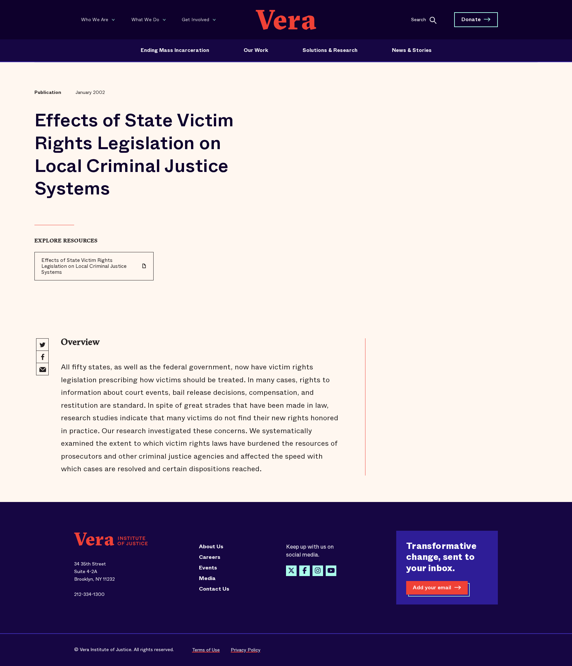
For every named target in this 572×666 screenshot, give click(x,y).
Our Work (256, 50)
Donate (471, 19)
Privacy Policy (246, 649)
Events (208, 567)
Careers (209, 557)
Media (207, 578)
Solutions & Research (330, 50)
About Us (211, 546)
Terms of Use (206, 649)
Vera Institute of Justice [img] (286, 19)
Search (418, 19)
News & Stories (412, 50)
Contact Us (214, 589)
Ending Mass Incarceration (175, 50)
